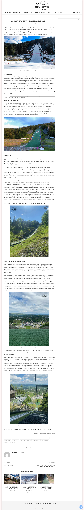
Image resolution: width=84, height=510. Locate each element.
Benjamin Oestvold (15, 438)
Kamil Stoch (35, 438)
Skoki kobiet (27, 12)
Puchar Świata (7, 440)
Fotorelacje (58, 12)
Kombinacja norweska (40, 12)
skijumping (23, 440)
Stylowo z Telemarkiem (25, 23)
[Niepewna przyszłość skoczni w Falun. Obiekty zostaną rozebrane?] (12, 479)
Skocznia (29, 440)
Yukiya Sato (6, 442)
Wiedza (50, 12)
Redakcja (7, 12)
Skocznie (29, 18)
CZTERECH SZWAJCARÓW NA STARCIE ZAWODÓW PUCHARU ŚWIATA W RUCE (27, 203)
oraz (47, 429)
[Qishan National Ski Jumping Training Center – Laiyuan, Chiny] (29, 479)
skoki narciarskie (36, 440)
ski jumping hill (15, 440)
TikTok (43, 429)
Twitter (49, 429)
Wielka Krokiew (45, 440)
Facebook (33, 429)
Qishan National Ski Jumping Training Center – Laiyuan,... (29, 487)
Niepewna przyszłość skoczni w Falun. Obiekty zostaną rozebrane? (12, 487)
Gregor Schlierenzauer (26, 438)
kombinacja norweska (44, 438)
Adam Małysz (7, 438)
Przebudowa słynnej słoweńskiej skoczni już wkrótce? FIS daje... (46, 487)
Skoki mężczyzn (17, 12)
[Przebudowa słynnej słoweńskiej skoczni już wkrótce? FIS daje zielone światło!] (46, 479)
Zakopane (13, 442)
